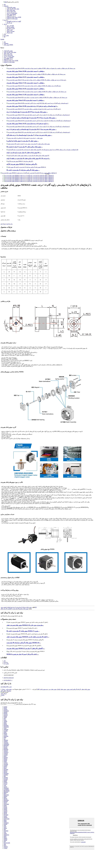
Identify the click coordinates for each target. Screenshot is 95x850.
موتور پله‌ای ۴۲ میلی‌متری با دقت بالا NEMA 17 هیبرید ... (23, 631)
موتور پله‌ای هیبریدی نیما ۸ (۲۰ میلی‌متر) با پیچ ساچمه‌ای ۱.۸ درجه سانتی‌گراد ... (29, 135)
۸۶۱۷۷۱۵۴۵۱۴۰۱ (8, 680)
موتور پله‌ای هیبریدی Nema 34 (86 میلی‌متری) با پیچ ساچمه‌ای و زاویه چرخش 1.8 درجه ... (32, 106)
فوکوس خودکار (10, 27)
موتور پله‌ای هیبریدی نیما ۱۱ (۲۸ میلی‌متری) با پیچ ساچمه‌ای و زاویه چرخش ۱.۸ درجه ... (32, 129)
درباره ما (6, 20)
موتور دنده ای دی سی (12, 13)
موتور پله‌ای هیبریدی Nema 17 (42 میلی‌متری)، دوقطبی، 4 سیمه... (26, 83)
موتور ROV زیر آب (11, 15)
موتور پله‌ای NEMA (11, 14)
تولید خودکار (9, 32)
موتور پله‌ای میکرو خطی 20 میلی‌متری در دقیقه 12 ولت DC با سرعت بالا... (28, 158)
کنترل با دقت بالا (11, 28)
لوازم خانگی (9, 29)
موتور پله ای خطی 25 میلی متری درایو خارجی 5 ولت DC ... (24, 152)
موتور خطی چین (53, 689)
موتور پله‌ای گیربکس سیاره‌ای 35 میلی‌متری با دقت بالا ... (23, 170)
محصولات (6, 6)
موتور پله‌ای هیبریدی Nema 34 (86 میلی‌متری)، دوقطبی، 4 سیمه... (26, 71)
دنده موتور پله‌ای (44, 689)
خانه (5, 4)
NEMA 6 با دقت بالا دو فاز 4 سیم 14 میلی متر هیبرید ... (23, 654)
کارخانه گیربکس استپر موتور (74, 689)
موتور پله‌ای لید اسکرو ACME (14, 17)
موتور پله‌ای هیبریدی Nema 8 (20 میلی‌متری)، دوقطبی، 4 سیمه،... (25, 100)
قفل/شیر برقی (10, 25)
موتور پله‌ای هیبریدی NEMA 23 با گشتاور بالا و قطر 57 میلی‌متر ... (26, 648)
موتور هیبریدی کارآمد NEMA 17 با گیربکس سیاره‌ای (22, 164)
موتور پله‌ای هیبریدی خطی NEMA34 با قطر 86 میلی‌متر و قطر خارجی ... (28, 637)
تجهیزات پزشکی (10, 31)
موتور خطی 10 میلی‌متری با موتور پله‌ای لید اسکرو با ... (23, 141)
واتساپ (2, 695)
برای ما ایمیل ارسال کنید (7, 223)
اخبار (5, 34)
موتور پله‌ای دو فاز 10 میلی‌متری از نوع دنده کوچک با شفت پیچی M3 (19, 607)
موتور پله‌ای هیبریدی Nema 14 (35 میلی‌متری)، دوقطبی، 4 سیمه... (26, 88)
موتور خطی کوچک (61, 689)
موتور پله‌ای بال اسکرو (12, 18)
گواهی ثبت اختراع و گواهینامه (14, 21)
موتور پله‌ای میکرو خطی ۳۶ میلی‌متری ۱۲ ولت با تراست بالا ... (25, 147)
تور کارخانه (9, 22)
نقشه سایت (9, 689)
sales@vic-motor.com (9, 677)
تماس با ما (6, 35)
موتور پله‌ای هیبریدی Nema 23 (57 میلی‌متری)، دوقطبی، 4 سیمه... (26, 77)
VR (4, 36)
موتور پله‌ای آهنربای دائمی (13, 8)
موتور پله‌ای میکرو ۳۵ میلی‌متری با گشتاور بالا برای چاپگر (14, 608)
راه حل (5, 24)
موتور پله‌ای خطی (11, 10)
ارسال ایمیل (4, 693)
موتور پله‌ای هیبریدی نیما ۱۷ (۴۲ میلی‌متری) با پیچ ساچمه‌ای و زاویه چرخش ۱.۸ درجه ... (32, 118)
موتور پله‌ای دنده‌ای (11, 11)
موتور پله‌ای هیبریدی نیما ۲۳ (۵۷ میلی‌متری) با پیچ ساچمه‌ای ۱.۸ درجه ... (27, 112)
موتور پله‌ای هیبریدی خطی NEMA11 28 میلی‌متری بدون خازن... (25, 625)
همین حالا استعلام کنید (6, 686)
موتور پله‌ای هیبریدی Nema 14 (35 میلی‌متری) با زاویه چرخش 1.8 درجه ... (28, 123)
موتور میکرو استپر (11, 7)
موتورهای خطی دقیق (6, 690)
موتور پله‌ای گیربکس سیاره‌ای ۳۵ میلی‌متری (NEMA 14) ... (24, 642)
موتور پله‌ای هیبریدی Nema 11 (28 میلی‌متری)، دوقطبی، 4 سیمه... (26, 94)
